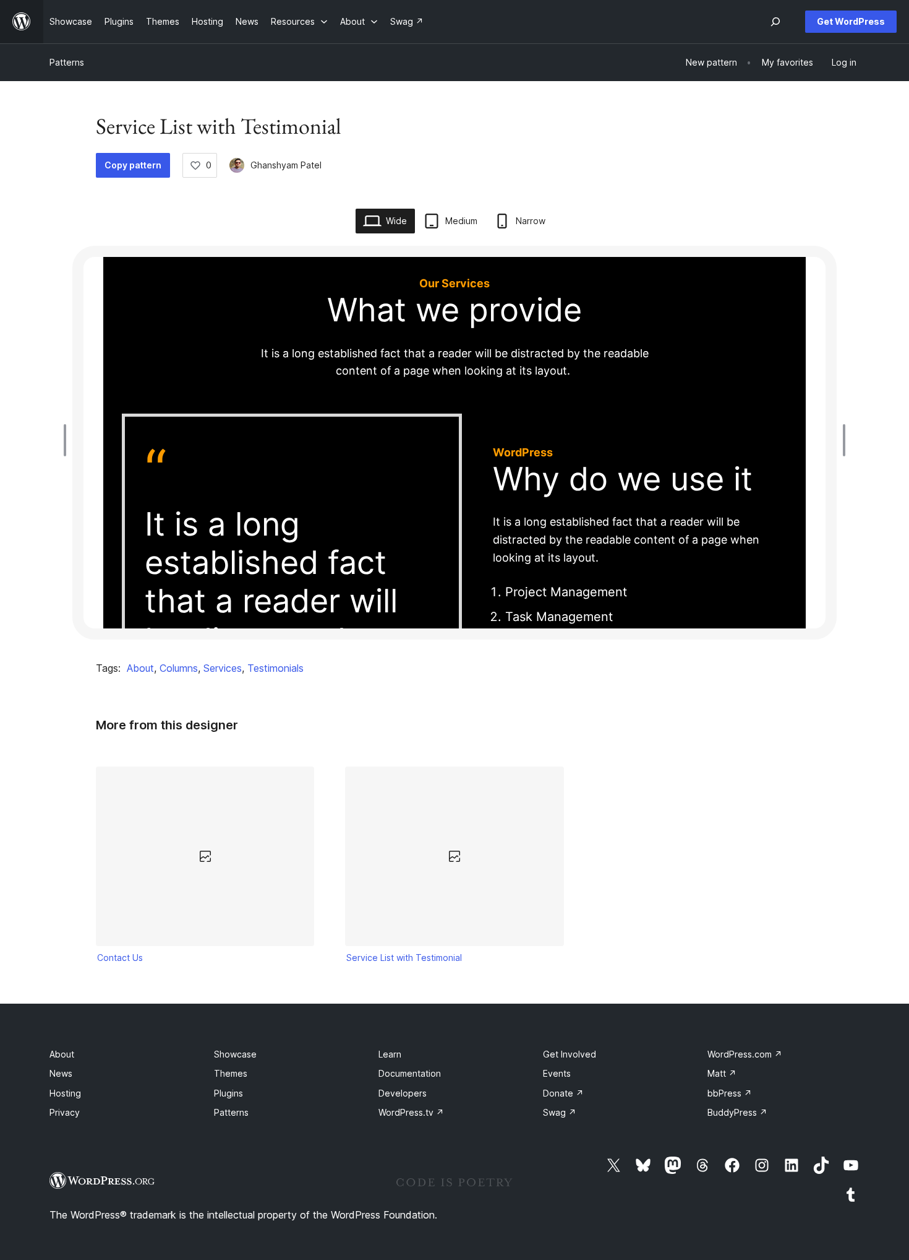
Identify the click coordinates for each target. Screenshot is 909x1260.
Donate (563, 1093)
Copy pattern (133, 165)
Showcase (235, 1054)
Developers (402, 1093)
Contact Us (120, 957)
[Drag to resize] (68, 440)
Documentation (409, 1073)
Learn (389, 1054)
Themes (230, 1073)
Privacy (64, 1112)
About (140, 668)
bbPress (729, 1093)
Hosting (65, 1093)
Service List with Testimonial (404, 957)
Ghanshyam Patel (286, 165)
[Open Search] (775, 21)
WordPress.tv (411, 1112)
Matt (721, 1073)
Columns (179, 668)
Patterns (66, 62)
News (60, 1073)
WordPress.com (744, 1054)
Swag (559, 1112)
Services (222, 668)
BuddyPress (737, 1112)
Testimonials (275, 668)
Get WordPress (851, 21)
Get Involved (569, 1054)
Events (557, 1073)
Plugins (228, 1093)
